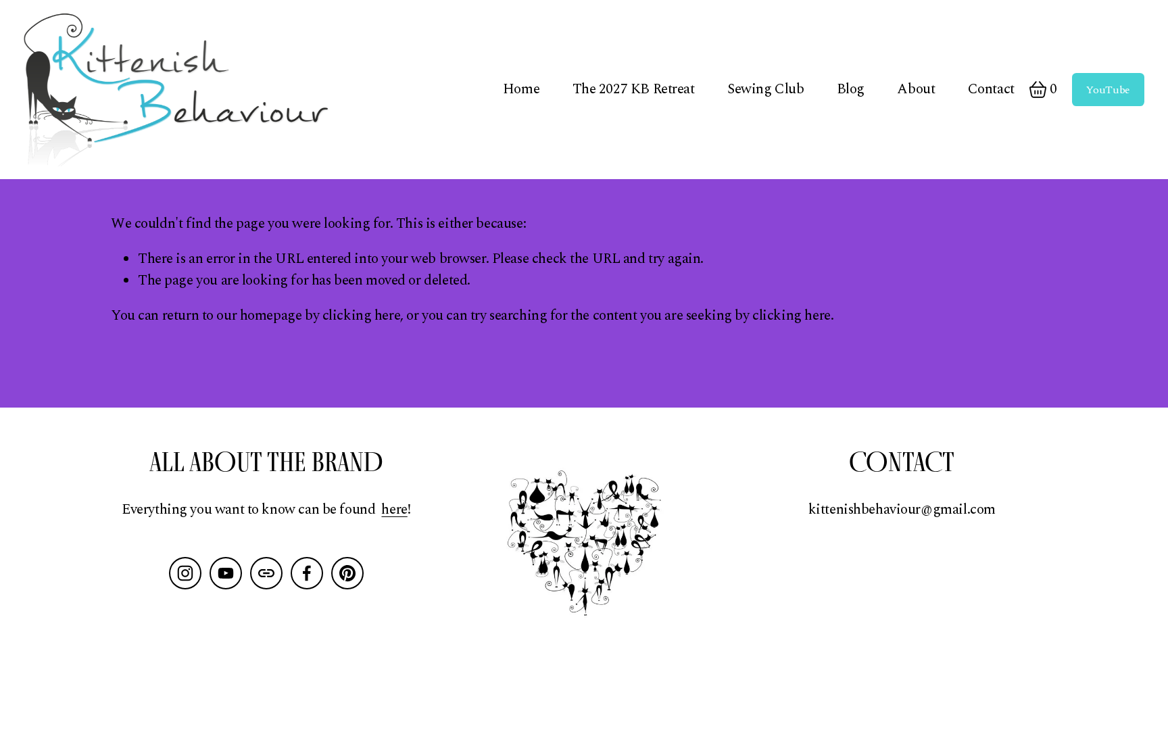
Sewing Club (765, 89)
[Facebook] (307, 573)
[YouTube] (226, 573)
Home (521, 89)
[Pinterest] (347, 573)
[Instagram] (185, 573)
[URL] (266, 573)
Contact (991, 89)
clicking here (361, 315)
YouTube (1108, 90)
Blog (851, 89)
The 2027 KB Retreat (634, 89)
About (916, 89)
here (394, 510)
